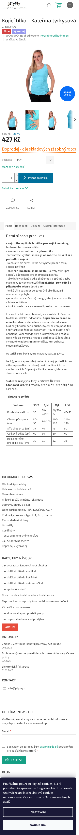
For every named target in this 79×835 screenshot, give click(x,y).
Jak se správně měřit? (15, 541)
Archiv (10, 627)
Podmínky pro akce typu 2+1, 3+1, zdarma (27, 515)
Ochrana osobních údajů (16, 489)
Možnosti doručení (13, 167)
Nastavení (38, 812)
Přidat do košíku (38, 177)
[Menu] (70, 5)
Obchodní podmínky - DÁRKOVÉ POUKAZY (27, 510)
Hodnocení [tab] (21, 226)
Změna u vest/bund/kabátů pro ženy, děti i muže (31, 644)
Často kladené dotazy (15, 520)
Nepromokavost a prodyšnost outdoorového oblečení (35, 601)
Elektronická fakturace (15, 667)
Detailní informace (13, 188)
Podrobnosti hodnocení (55, 36)
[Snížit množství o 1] (16, 180)
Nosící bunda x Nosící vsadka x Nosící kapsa (28, 596)
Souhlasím (38, 825)
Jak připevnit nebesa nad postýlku (23, 619)
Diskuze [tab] (36, 226)
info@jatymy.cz (17, 688)
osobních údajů (49, 747)
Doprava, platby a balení (16, 505)
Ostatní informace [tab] (54, 226)
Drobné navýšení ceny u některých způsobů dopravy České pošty (38, 655)
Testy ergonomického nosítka (20, 536)
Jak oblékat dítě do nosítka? (19, 572)
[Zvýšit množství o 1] (16, 175)
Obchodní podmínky (14, 484)
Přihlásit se (13, 760)
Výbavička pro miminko (16, 607)
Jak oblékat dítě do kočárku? (19, 578)
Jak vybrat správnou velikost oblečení (25, 566)
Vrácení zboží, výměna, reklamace (22, 500)
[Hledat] (49, 5)
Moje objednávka (12, 494)
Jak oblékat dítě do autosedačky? (22, 584)
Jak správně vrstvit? (14, 590)
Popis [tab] (8, 226)
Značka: (15, 40)
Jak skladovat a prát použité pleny (23, 613)
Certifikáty (8, 531)
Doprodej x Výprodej (14, 546)
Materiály (7, 526)
